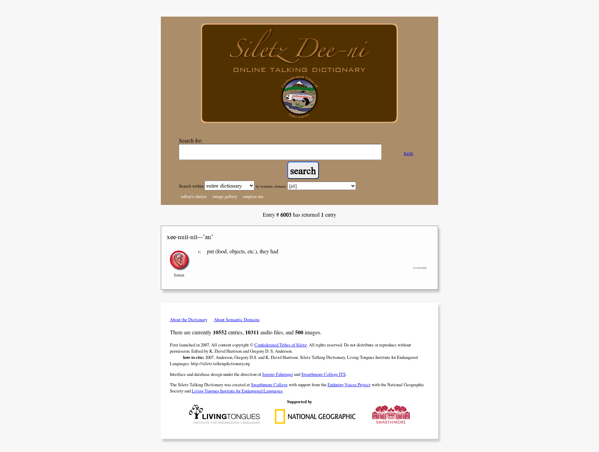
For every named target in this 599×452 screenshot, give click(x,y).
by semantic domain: (271, 186)
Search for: (190, 140)
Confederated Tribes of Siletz (280, 345)
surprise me (253, 196)
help (408, 153)
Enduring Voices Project (349, 384)
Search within (192, 186)
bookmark (420, 267)
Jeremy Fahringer (277, 374)
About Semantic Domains (237, 319)
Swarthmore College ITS (323, 374)
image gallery (224, 196)
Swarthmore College (269, 384)
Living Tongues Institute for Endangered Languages (237, 391)
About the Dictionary (188, 319)
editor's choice (194, 196)
